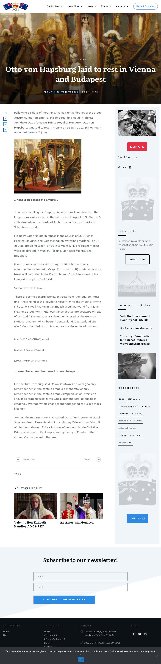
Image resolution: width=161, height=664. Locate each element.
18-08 (121, 399)
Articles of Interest (127, 428)
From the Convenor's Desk (61, 92)
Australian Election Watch (130, 435)
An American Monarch (81, 512)
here (31, 132)
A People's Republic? (128, 406)
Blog (5, 635)
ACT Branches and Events (130, 421)
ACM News (123, 413)
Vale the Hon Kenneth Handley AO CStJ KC (35, 512)
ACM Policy (137, 413)
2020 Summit (134, 399)
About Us (146, 406)
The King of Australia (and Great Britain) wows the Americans (137, 340)
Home (6, 631)
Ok (81, 659)
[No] (157, 655)
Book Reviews (125, 442)
